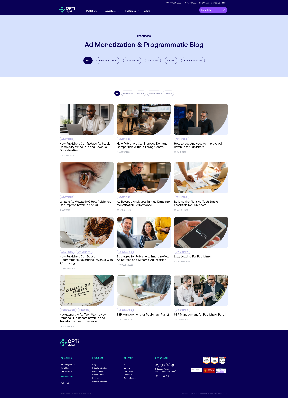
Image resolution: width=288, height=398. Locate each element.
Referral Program (130, 378)
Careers (127, 368)
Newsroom (152, 60)
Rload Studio (223, 393)
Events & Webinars (193, 60)
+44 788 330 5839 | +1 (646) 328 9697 (181, 3)
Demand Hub (66, 371)
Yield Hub (65, 368)
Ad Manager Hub (67, 364)
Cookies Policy (65, 393)
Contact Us (215, 3)
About (126, 364)
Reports (171, 60)
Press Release (98, 375)
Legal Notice (75, 393)
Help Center (204, 3)
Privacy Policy (86, 393)
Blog (88, 60)
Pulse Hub (65, 383)
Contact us (128, 375)
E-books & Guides (108, 60)
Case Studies (132, 60)
